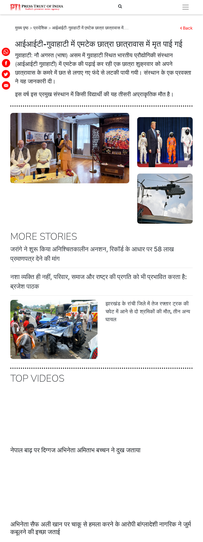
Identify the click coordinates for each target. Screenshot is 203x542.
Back (188, 28)
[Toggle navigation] (185, 7)
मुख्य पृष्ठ (22, 28)
